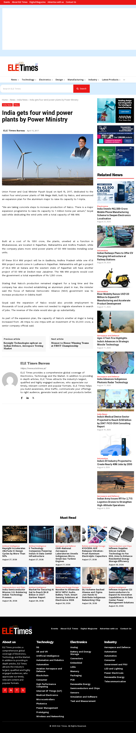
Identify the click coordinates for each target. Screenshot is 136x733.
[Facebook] (21, 397)
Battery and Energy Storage (93, 546)
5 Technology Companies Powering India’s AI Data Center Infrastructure (40, 552)
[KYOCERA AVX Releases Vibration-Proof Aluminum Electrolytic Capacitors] (94, 534)
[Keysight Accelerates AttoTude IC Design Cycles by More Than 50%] (14, 534)
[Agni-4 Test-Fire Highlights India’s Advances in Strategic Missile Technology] (115, 322)
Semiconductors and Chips (120, 546)
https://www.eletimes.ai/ (33, 368)
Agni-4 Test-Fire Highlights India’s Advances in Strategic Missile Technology (113, 341)
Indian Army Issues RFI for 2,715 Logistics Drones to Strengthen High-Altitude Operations (114, 501)
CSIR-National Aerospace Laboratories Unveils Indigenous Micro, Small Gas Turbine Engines (67, 555)
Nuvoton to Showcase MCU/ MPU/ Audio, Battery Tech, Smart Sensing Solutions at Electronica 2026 (67, 594)
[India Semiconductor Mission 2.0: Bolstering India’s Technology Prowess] (14, 576)
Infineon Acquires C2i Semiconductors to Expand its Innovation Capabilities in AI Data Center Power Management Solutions (121, 596)
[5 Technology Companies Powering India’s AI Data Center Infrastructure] (41, 534)
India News (22, 99)
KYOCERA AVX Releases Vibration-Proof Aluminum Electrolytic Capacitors (94, 552)
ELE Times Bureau (14, 130)
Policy (16, 105)
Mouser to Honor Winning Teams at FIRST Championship (70, 344)
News (12, 99)
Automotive (102, 251)
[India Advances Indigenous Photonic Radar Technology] (115, 363)
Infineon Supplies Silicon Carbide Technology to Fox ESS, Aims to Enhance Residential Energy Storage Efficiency (120, 555)
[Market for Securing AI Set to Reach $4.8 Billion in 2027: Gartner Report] (41, 576)
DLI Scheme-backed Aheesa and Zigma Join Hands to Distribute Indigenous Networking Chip (93, 594)
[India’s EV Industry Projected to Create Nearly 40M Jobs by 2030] (115, 445)
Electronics (102, 206)
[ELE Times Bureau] (10, 380)
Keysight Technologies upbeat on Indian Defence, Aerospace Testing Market (23, 346)
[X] (33, 397)
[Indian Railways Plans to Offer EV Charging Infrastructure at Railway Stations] (115, 236)
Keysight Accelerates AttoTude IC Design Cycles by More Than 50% (13, 552)
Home (5, 99)
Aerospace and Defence (108, 336)
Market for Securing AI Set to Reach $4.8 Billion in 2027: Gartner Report (41, 593)
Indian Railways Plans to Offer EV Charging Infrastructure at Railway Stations (115, 256)
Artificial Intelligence (11, 546)
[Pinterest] (16, 690)
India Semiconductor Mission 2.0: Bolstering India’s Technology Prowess (14, 593)
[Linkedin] (27, 397)
